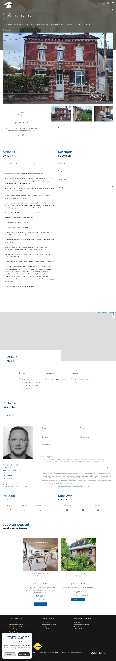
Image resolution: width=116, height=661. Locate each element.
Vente (27, 24)
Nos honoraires (43, 652)
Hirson (38, 24)
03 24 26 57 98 (13, 622)
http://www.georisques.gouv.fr (37, 249)
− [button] (113, 317)
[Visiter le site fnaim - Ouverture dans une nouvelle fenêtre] (37, 646)
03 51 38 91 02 (46, 622)
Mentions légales (59, 652)
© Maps (104, 312)
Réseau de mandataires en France (13, 24)
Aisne (32, 24)
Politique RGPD (80, 652)
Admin (67, 652)
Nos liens (72, 652)
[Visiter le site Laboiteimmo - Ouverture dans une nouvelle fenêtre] (98, 653)
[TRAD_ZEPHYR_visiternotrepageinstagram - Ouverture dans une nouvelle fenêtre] (16, 632)
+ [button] (113, 314)
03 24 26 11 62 (78, 622)
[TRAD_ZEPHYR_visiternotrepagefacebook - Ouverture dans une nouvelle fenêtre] (11, 632)
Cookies (41, 654)
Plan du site (51, 652)
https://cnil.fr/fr (71, 479)
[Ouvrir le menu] (113, 3)
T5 (48, 24)
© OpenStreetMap (112, 312)
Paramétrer (10, 654)
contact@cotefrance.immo (16, 624)
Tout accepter (24, 654)
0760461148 (8, 478)
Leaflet (98, 312)
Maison (44, 24)
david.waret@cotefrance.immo (15, 487)
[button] (58, 127)
